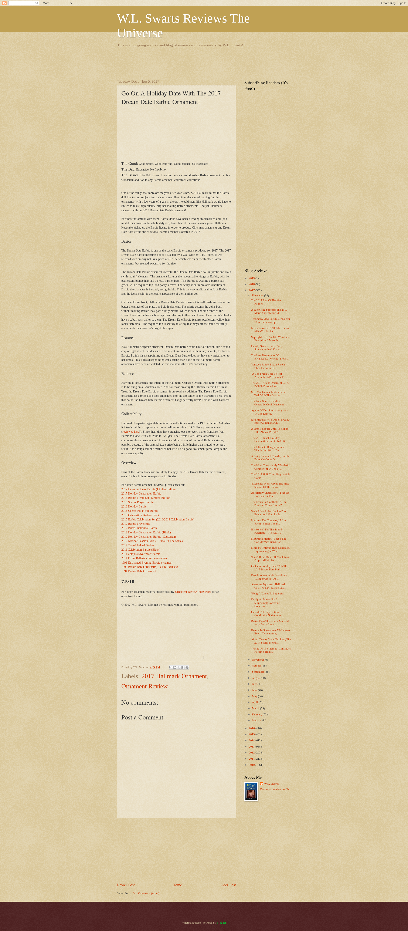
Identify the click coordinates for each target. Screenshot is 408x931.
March (256, 708)
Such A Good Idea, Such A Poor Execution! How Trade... (269, 513)
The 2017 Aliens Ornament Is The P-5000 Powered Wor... (270, 384)
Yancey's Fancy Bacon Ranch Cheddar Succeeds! (268, 366)
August (256, 678)
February (257, 714)
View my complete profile (274, 789)
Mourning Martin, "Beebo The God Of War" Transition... (268, 540)
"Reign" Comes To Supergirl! (268, 593)
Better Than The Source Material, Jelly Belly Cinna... (270, 623)
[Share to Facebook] (183, 667)
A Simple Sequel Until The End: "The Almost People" (269, 430)
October (257, 665)
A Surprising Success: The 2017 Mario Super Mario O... (269, 311)
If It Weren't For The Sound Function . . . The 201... (266, 531)
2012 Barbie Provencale (135, 523)
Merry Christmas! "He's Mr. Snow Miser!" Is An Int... (270, 330)
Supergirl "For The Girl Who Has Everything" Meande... (270, 339)
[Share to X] (179, 667)
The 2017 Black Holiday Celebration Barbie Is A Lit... (269, 439)
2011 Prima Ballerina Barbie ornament (144, 558)
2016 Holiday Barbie (133, 506)
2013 (252, 746)
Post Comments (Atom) (146, 893)
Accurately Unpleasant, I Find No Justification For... (270, 494)
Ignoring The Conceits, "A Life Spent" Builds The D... (268, 522)
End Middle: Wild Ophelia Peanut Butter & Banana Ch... (270, 421)
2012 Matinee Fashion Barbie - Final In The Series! (152, 541)
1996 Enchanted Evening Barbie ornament (146, 562)
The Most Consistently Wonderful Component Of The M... (270, 467)
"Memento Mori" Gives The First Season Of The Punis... (270, 485)
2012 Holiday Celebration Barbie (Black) (146, 532)
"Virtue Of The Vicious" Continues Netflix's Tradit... (271, 650)
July (255, 683)
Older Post (228, 885)
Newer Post (126, 885)
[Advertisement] (194, 62)
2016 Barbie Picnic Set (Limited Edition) (146, 497)
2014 (252, 740)
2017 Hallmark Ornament (174, 675)
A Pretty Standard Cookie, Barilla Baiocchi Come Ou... (270, 458)
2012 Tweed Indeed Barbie (137, 545)
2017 (252, 290)
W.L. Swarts (271, 783)
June (255, 690)
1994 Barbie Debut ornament (138, 571)
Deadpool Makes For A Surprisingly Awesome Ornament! (265, 603)
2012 (252, 752)
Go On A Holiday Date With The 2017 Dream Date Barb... (269, 568)
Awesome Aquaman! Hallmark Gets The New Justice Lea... (268, 586)
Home (177, 885)
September (258, 671)
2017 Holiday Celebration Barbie (141, 493)
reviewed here (130, 431)
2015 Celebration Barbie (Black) (140, 515)
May (255, 696)
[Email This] (171, 667)
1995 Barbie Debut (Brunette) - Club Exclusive (149, 567)
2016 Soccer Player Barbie (137, 502)
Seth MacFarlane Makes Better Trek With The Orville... (268, 394)
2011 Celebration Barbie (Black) (140, 549)
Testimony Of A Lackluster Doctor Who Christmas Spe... (270, 320)
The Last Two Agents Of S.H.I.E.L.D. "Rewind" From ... (270, 357)
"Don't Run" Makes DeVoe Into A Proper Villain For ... (270, 559)
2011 (252, 758)
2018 (252, 284)
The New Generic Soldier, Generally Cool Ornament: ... (269, 403)
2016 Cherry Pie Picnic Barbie (139, 510)
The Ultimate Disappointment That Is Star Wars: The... (268, 449)
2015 (252, 734)
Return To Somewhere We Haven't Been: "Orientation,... (270, 632)
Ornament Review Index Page (193, 591)
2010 (252, 764)
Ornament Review (144, 686)
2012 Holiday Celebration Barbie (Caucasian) (148, 536)
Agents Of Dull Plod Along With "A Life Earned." (269, 412)
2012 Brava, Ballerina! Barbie (139, 528)
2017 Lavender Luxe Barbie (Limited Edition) (149, 489)
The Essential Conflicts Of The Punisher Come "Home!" (268, 503)
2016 (252, 728)
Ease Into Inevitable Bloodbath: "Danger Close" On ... (269, 577)
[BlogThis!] (175, 667)
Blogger (221, 922)
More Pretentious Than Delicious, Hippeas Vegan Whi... (270, 549)
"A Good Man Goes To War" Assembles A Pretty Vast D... (268, 375)
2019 (252, 278)
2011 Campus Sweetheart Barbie (140, 554)
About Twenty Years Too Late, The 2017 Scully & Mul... (271, 641)
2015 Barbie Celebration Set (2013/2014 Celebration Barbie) (157, 519)
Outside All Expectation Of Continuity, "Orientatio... (267, 614)
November (258, 659)
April (255, 702)
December (258, 295)
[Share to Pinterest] (187, 667)
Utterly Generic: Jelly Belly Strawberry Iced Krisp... (267, 348)
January (257, 720)
